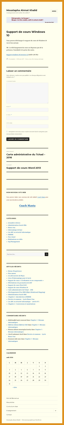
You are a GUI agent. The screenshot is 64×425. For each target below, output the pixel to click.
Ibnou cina (28, 59)
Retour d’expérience (15, 271)
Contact (9, 415)
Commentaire (11, 81)
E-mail (9, 115)
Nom (8, 106)
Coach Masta (41, 197)
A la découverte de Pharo (16, 276)
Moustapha (12, 59)
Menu (54, 11)
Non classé (11, 237)
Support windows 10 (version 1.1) (17, 55)
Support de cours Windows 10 (18, 287)
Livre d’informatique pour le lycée (19, 278)
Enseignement (11, 410)
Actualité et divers (14, 223)
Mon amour (12, 273)
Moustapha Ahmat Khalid (21, 10)
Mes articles (10, 402)
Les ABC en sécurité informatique (19, 232)
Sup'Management (14, 241)
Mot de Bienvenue (12, 398)
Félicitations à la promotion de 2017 (20, 283)
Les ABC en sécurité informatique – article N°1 (23, 301)
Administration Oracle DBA (17, 225)
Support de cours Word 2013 (17, 285)
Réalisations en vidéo (15, 239)
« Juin (15, 387)
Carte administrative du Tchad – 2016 (20, 290)
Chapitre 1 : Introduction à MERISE (19, 297)
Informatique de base (37, 59)
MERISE (10, 234)
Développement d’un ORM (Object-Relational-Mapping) (26, 292)
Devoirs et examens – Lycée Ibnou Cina (21, 299)
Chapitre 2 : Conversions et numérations (21, 304)
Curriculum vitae (12, 406)
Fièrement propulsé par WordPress (31, 420)
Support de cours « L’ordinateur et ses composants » (26, 280)
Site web (9, 123)
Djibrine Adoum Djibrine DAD (18, 325)
